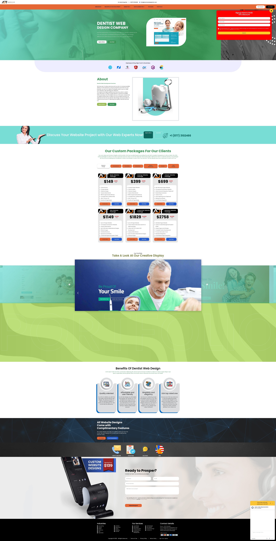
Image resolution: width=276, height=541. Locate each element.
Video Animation (137, 528)
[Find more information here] (262, 520)
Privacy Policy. (236, 29)
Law (99, 531)
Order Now (105, 203)
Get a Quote (260, 6)
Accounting (101, 526)
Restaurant (118, 527)
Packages (150, 6)
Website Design (103, 166)
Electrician (101, 530)
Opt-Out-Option (163, 538)
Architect (117, 526)
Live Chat (270, 6)
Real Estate (101, 532)
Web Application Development (112, 6)
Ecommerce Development (136, 532)
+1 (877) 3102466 (134, 2)
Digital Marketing (139, 6)
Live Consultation (112, 438)
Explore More (102, 42)
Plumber (117, 531)
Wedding (118, 530)
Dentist (100, 528)
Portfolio (159, 6)
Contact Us (149, 530)
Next (207, 284)
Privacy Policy (143, 538)
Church (100, 527)
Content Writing (137, 530)
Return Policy (153, 538)
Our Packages (150, 526)
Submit (244, 33)
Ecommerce (116, 166)
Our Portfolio (149, 527)
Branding (127, 166)
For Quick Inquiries (122, 2)
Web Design (98, 6)
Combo (163, 166)
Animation (127, 6)
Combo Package (150, 528)
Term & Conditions (225, 29)
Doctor (117, 528)
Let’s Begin (101, 438)
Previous (69, 284)
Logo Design (173, 166)
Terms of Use (134, 538)
